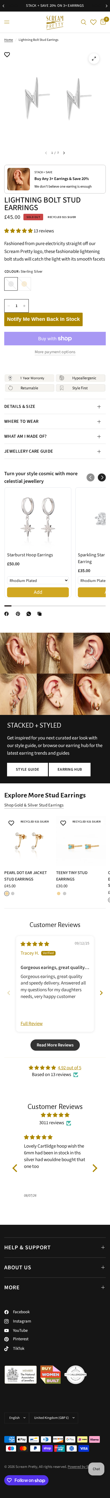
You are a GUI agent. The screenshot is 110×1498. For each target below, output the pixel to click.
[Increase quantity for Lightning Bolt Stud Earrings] (24, 305)
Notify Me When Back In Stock (43, 319)
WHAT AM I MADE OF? (25, 436)
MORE (12, 1288)
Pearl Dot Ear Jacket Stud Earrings (25, 876)
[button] (19, 231)
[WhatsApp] (30, 613)
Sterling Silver (11, 284)
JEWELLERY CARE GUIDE (28, 451)
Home (8, 39)
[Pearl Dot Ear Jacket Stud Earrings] (29, 841)
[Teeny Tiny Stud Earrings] (81, 841)
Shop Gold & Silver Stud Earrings (34, 805)
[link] (38, 518)
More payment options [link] (55, 352)
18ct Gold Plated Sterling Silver (24, 284)
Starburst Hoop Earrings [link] (30, 555)
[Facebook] (7, 613)
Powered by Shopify (83, 1466)
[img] (35, 944)
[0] (102, 22)
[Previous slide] (8, 992)
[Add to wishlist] (7, 55)
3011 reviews (51, 1122)
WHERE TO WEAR (21, 421)
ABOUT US (17, 1268)
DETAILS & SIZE (19, 406)
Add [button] (38, 592)
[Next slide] (101, 992)
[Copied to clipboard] (40, 613)
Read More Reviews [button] (55, 1045)
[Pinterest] (19, 613)
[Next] (64, 153)
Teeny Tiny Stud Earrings (71, 876)
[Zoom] (94, 58)
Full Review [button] (32, 1024)
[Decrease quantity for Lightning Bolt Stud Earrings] (9, 305)
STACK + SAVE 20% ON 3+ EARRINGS (55, 5)
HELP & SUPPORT (27, 1248)
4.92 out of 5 (69, 1067)
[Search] (83, 22)
